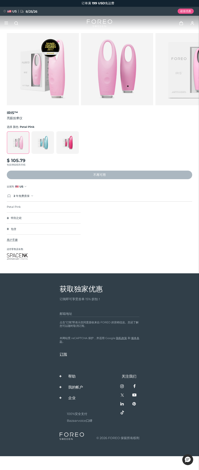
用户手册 (12, 239)
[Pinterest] (134, 404)
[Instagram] (122, 387)
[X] (122, 395)
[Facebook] (134, 387)
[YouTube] (134, 395)
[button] (187, 459)
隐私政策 (121, 338)
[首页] (99, 23)
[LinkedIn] (122, 404)
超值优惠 (185, 11)
